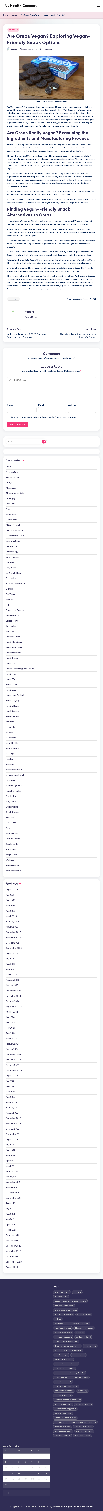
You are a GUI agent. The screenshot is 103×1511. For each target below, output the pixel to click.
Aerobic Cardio (12, 477)
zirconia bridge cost (82, 1436)
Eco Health (11, 578)
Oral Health (11, 780)
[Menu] (98, 6)
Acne (8, 466)
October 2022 (12, 1129)
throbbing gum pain (62, 1427)
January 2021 (12, 1240)
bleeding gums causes (63, 1332)
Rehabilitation (12, 812)
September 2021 (13, 1198)
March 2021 (11, 1230)
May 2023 (10, 1092)
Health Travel (12, 684)
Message (10, 754)
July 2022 (10, 1145)
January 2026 (12, 927)
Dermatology (12, 551)
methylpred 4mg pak (63, 1395)
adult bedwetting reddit (64, 1305)
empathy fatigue (61, 1355)
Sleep (8, 828)
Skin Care (10, 817)
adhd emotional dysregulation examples (70, 1301)
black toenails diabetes (84, 1328)
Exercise (9, 589)
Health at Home (13, 636)
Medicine (10, 732)
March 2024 (11, 1038)
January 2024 (12, 1049)
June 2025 (10, 964)
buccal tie (80, 1332)
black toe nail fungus (63, 1328)
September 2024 (14, 1006)
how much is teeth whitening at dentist (70, 1373)
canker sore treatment (63, 1337)
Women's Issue (12, 865)
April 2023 (10, 1097)
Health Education (14, 647)
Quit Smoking (12, 807)
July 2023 (10, 1081)
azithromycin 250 (84, 1314)
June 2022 (10, 1150)
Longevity (10, 727)
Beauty (9, 509)
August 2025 (12, 953)
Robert (29, 311)
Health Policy (12, 658)
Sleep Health (12, 833)
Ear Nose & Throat (14, 573)
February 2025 (12, 980)
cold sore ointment (83, 1337)
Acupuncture (12, 472)
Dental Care (11, 546)
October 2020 (12, 1256)
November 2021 (13, 1187)
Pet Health (11, 796)
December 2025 (13, 932)
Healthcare (11, 690)
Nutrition (13, 30)
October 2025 (12, 943)
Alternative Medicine (15, 493)
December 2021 (13, 1182)
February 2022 (12, 1171)
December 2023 (13, 1054)
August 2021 (11, 1203)
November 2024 (13, 996)
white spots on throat (84, 1431)
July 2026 (10, 895)
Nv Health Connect (21, 5)
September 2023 (14, 1070)
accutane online (61, 1297)
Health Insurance (13, 652)
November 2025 (13, 937)
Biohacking (11, 514)
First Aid (9, 599)
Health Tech (11, 663)
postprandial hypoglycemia (65, 1409)
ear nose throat (90, 1346)
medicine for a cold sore (64, 1391)
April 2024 (10, 1033)
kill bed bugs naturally (63, 1382)
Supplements (12, 844)
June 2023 (10, 1086)
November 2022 (13, 1123)
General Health (12, 615)
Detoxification (12, 557)
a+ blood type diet (62, 1292)
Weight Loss (11, 854)
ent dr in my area (78, 1355)
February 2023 (12, 1107)
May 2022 (10, 1155)
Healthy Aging (12, 700)
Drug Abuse (11, 567)
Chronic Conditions (14, 530)
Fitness (9, 605)
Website (72, 405)
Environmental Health (15, 583)
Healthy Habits (12, 706)
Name (10, 405)
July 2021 (10, 1208)
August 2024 (12, 1012)
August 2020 (12, 1267)
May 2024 (10, 1028)
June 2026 (10, 900)
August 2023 (12, 1076)
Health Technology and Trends (20, 668)
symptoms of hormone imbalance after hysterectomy (75, 1422)
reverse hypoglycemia (63, 1413)
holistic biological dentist (64, 1368)
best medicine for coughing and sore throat (71, 1323)
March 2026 (11, 916)
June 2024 (10, 1022)
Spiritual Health (13, 839)
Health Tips (11, 674)
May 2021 (10, 1219)
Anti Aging (10, 498)
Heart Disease (12, 711)
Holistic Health (12, 716)
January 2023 (12, 1113)
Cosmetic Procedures (16, 536)
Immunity (10, 722)
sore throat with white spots (65, 1418)
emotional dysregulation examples (68, 1350)
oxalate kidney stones (63, 1404)
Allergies (10, 482)
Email (41, 405)
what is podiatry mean (83, 1427)
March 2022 (11, 1166)
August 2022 (12, 1139)
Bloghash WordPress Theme (78, 1506)
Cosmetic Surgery (14, 541)
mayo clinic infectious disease (66, 1386)
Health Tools (11, 679)
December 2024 (13, 990)
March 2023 (11, 1102)
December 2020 (13, 1246)
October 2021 (12, 1192)
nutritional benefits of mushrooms (68, 1400)
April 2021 (10, 1224)
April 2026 (10, 911)
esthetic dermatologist (63, 1359)
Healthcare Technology (16, 695)
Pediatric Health (13, 791)
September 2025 (14, 948)
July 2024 (10, 1017)
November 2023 (13, 1060)
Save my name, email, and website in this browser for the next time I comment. (43, 417)
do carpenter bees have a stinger (67, 1346)
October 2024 (12, 1001)
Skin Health (11, 823)
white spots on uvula (62, 1436)
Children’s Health (13, 525)
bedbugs (58, 1319)
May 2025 (10, 969)
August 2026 (12, 889)
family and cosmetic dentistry (66, 1364)
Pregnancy (11, 801)
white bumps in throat (63, 1431)
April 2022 (10, 1161)
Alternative (11, 488)
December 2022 (13, 1118)
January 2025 (12, 985)
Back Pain (10, 504)
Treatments (11, 849)
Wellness (10, 860)
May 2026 (10, 905)
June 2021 (10, 1214)
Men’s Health (12, 743)
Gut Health (11, 626)
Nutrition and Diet (14, 769)
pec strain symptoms (84, 1404)
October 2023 (12, 1065)
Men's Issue (11, 738)
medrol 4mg (82, 1391)
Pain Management (14, 785)
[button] (31, 317)
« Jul (7, 1493)
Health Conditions (14, 642)
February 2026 (12, 921)
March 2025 (11, 974)
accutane (77, 1292)
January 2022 (12, 1177)
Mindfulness (11, 759)
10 (6, 1468)
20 (26, 1473)
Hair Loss (10, 631)
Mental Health (12, 748)
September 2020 (14, 1262)
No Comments (47, 49)
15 (39, 1468)
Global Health (12, 621)
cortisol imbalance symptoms (66, 1341)
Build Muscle (11, 520)
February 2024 (12, 1044)
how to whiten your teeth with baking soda (71, 1377)
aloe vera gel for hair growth (66, 1310)
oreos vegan (13, 299)
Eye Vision (10, 594)
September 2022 (14, 1134)
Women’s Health (13, 870)
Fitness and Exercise (15, 610)
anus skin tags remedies (64, 1314)
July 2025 (10, 959)
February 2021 (12, 1235)
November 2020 (13, 1251)
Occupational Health (15, 775)
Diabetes (10, 562)
